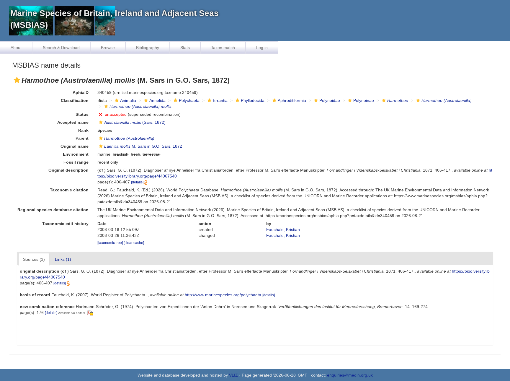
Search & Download (61, 47)
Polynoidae (329, 100)
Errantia (220, 100)
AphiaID (81, 92)
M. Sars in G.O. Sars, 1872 (143, 146)
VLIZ (233, 375)
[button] (17, 80)
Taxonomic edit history (65, 223)
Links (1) (63, 259)
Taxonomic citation (69, 190)
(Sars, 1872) (135, 122)
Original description (68, 170)
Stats (185, 47)
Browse (108, 47)
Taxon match (223, 47)
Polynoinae (363, 100)
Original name (75, 146)
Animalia (128, 100)
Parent (82, 138)
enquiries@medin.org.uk (350, 375)
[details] (137, 182)
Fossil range (76, 162)
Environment (76, 154)
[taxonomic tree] (110, 243)
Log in (262, 47)
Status (82, 114)
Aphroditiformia (292, 100)
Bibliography (147, 47)
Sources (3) (34, 259)
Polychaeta (189, 100)
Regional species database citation (53, 209)
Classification (75, 100)
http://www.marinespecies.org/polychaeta (223, 294)
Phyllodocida (252, 100)
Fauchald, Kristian (283, 229)
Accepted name (73, 122)
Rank (83, 130)
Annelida (157, 100)
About (16, 47)
